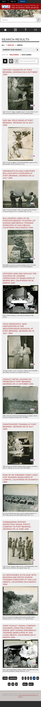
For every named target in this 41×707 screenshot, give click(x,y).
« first (5, 678)
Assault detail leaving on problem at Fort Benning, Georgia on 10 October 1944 (18, 381)
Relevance (14, 55)
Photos (11, 45)
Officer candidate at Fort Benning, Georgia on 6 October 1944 (20, 72)
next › (25, 684)
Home (5, 29)
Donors (22, 1)
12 (9, 684)
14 (16, 684)
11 (37, 678)
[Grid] (5, 61)
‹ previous (13, 678)
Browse (15, 29)
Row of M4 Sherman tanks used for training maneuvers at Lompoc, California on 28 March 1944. (20, 478)
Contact (36, 29)
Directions (20, 697)
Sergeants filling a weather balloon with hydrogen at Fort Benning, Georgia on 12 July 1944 (19, 174)
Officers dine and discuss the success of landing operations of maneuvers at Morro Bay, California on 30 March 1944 (19, 278)
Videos (20, 45)
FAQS (25, 29)
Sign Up (13, 1)
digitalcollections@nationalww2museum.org (28, 695)
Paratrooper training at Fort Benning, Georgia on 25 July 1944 (19, 426)
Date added (26, 55)
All (3, 45)
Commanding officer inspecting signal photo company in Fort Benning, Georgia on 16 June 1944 (17, 525)
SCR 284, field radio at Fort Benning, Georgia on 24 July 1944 (18, 122)
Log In (4, 1)
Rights (5, 33)
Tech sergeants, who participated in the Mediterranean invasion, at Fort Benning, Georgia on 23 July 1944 (18, 328)
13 (13, 684)
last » (31, 684)
